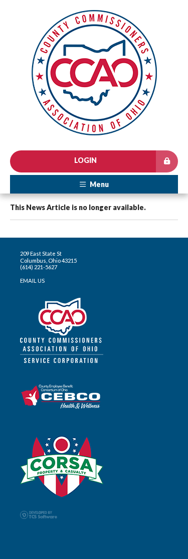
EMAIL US (32, 280)
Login (85, 160)
